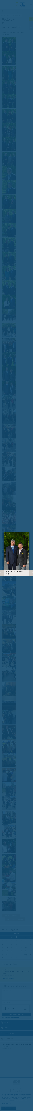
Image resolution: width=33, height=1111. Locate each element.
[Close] (31, 530)
